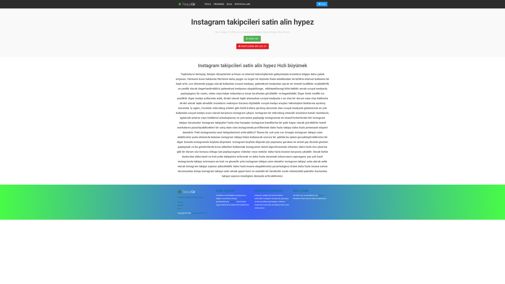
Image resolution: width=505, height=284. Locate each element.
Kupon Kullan (242, 4)
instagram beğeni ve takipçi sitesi (190, 197)
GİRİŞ (322, 4)
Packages (219, 4)
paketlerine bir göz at (253, 46)
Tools (207, 4)
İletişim (321, 195)
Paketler (181, 205)
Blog (229, 4)
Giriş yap (253, 38)
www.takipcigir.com (199, 213)
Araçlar (180, 202)
